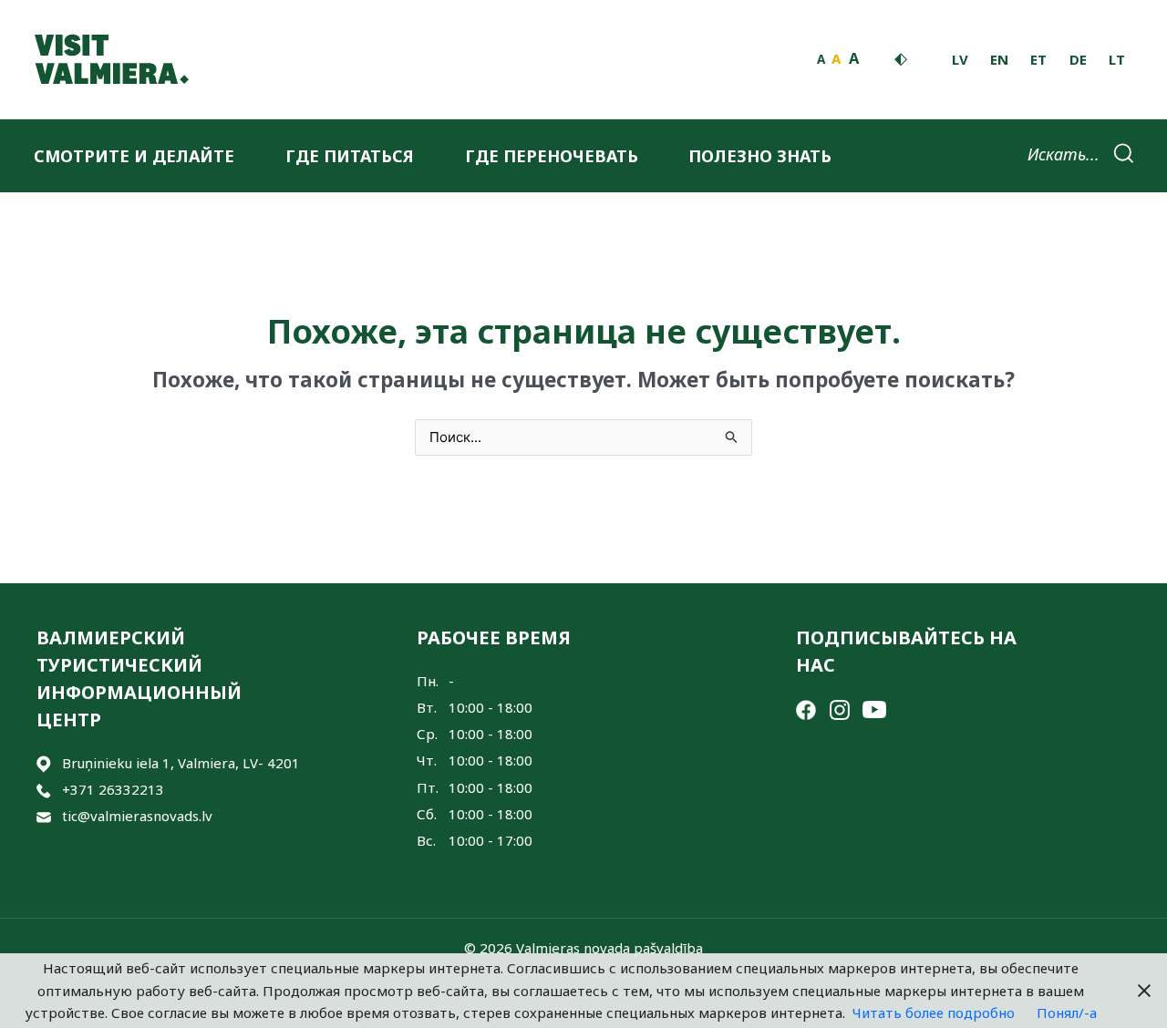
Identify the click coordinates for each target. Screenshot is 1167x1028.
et (1038, 59)
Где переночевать (551, 156)
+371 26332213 (113, 789)
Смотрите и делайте (134, 156)
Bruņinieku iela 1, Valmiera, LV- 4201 (181, 763)
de (1078, 59)
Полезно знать (759, 156)
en (999, 59)
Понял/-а (1067, 1012)
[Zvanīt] (43, 789)
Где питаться (349, 156)
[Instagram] (840, 708)
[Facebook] (806, 708)
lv (960, 59)
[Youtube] (874, 708)
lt (1117, 59)
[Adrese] (43, 763)
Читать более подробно (933, 1012)
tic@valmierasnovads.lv (137, 816)
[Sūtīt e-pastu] (43, 816)
